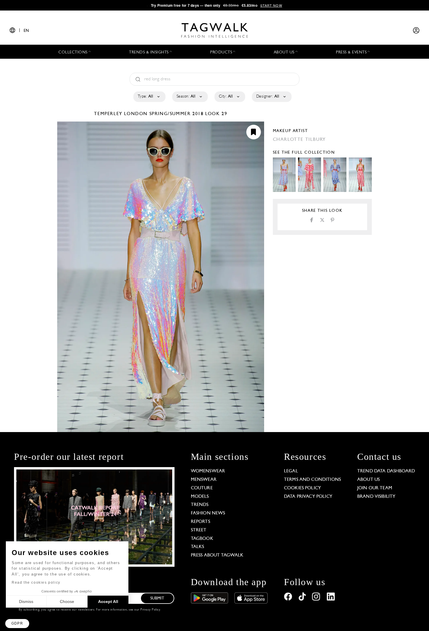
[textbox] (149, 96)
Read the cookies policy (36, 582)
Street (199, 530)
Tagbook (202, 538)
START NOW (271, 5)
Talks (197, 547)
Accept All (108, 601)
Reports (200, 521)
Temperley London (121, 114)
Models (200, 496)
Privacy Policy (150, 609)
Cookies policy (302, 488)
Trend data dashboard (386, 471)
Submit (157, 598)
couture (202, 488)
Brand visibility (376, 496)
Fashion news (208, 513)
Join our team (374, 488)
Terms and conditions (312, 479)
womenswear (208, 471)
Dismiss (26, 601)
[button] (17, 623)
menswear (204, 479)
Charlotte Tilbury (299, 139)
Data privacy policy (308, 496)
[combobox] (149, 96)
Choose (67, 601)
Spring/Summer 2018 (176, 114)
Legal (291, 471)
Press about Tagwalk (217, 555)
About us (368, 479)
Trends (200, 504)
